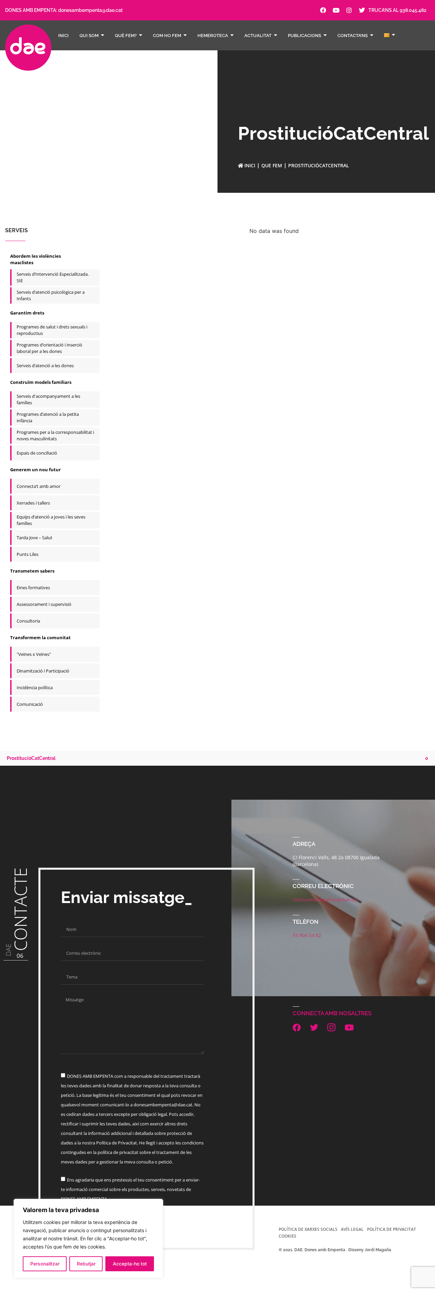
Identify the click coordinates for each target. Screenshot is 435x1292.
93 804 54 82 (307, 935)
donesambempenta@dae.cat (90, 10)
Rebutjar (86, 1263)
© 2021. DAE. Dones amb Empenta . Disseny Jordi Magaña (335, 1249)
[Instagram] (349, 10)
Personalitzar (44, 1263)
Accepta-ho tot (130, 1263)
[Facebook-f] (323, 10)
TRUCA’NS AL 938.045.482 (397, 10)
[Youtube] (336, 10)
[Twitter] (362, 10)
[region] (88, 1238)
